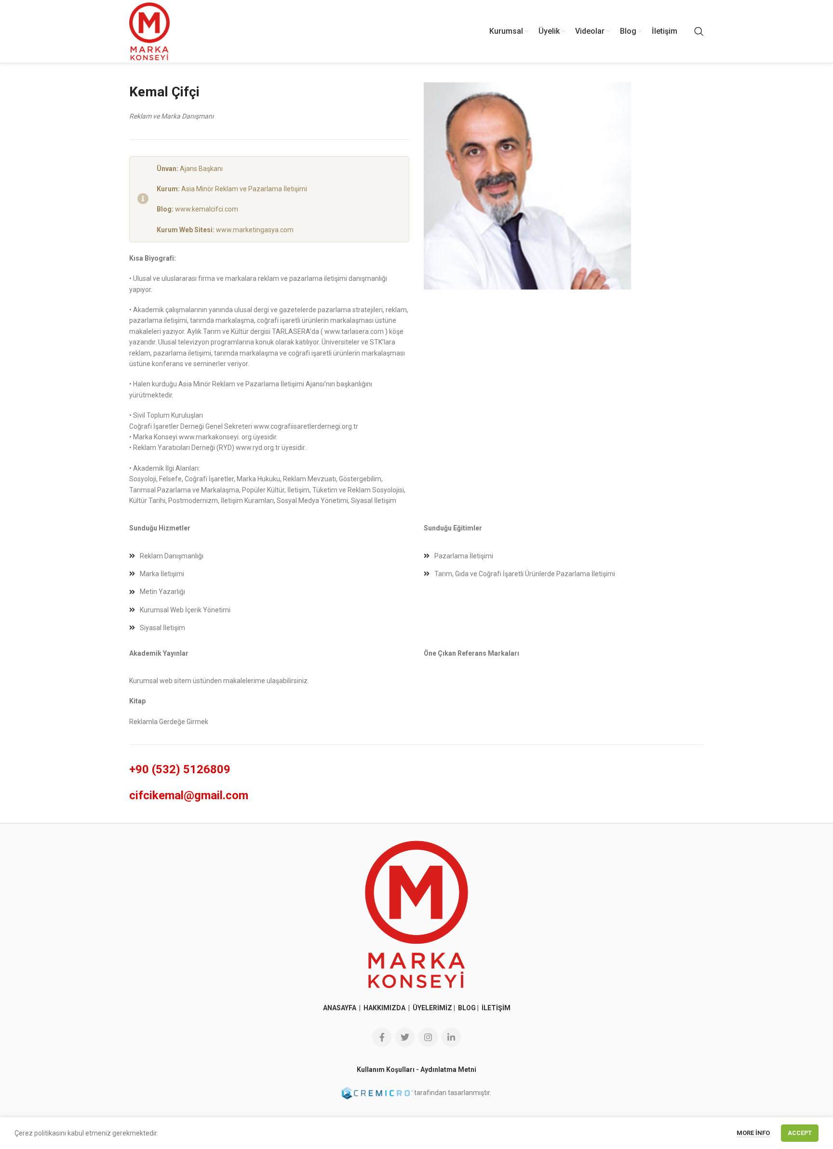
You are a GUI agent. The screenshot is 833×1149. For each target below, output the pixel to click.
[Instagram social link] (428, 1037)
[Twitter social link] (405, 1037)
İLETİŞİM (496, 1008)
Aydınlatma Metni (448, 1069)
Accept (800, 1133)
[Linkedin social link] (451, 1037)
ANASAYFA (340, 1008)
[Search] (699, 31)
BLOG (467, 1008)
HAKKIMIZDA (384, 1008)
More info (753, 1132)
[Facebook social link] (381, 1037)
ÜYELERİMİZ (432, 1008)
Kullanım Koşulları (386, 1069)
